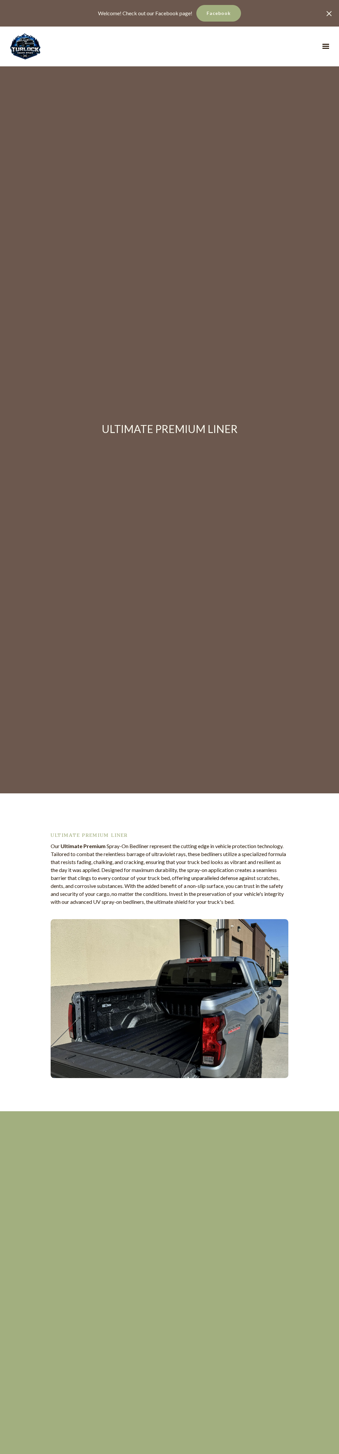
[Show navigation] (324, 46)
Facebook (219, 13)
